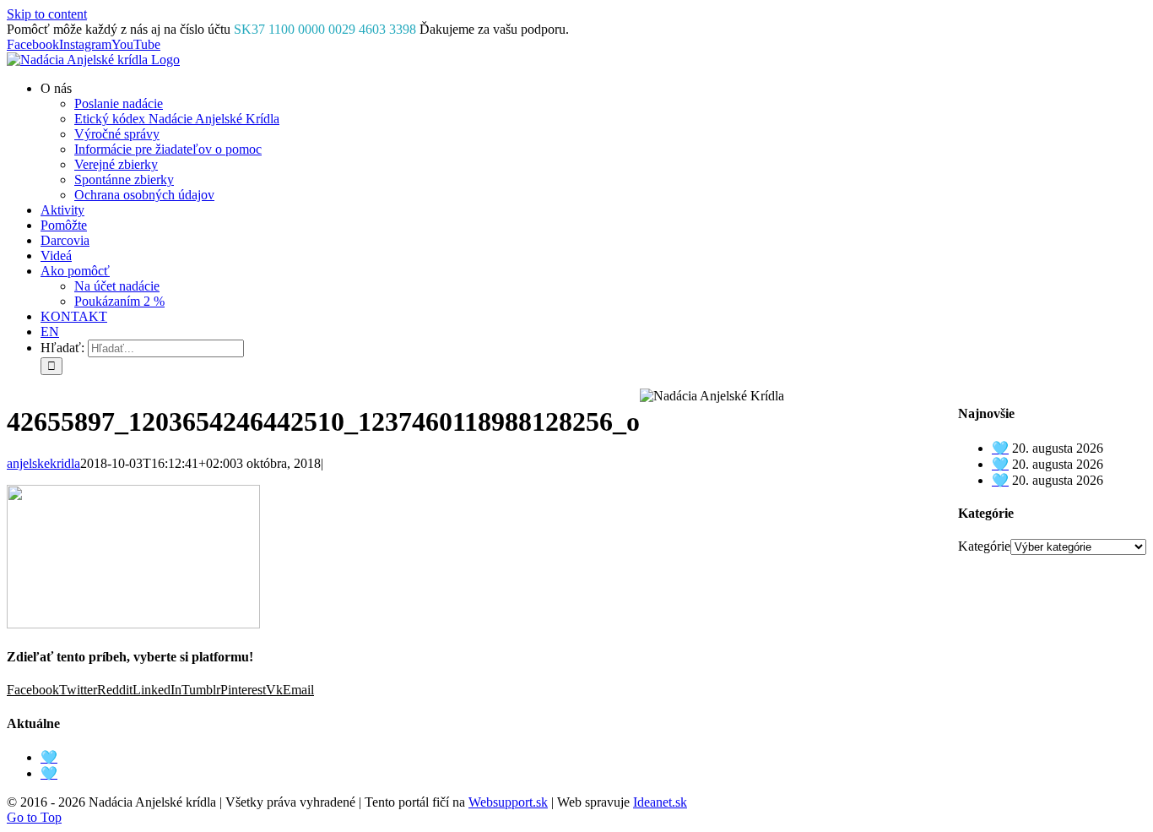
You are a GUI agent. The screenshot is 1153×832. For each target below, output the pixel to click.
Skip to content (47, 14)
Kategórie (984, 546)
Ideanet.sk (660, 802)
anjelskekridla (43, 463)
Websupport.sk (508, 802)
